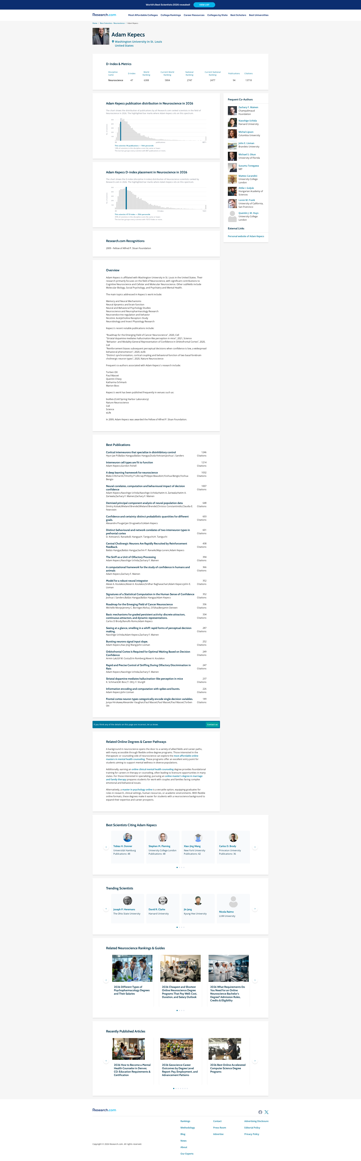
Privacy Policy (251, 1134)
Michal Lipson (246, 131)
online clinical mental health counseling (153, 769)
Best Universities (258, 15)
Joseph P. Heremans (124, 909)
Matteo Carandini (248, 175)
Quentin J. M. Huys (248, 213)
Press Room (219, 1127)
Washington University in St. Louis (138, 42)
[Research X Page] (266, 1112)
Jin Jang (188, 909)
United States (124, 45)
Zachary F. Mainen (248, 107)
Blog (182, 1134)
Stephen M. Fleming (159, 846)
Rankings (185, 1121)
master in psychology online (137, 789)
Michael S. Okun (247, 154)
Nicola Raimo (226, 911)
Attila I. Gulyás (246, 188)
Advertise (218, 1134)
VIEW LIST (204, 5)
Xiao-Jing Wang (192, 846)
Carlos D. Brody (227, 846)
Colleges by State (217, 15)
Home (95, 23)
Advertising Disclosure (256, 1121)
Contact (217, 1121)
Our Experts (186, 1153)
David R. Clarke (157, 909)
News (183, 1140)
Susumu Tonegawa (249, 165)
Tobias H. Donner (122, 846)
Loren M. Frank (247, 200)
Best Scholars (238, 15)
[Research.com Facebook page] (260, 1112)
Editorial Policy (252, 1127)
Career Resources (194, 15)
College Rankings (171, 15)
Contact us (212, 724)
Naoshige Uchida (248, 120)
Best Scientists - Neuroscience (112, 23)
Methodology (187, 1127)
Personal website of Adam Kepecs (246, 236)
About (183, 1147)
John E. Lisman (246, 143)
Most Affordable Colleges (143, 15)
